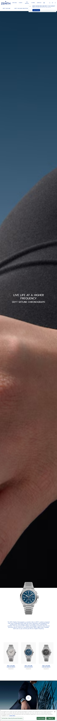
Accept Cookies (41, 718)
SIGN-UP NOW (36, 10)
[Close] (54, 711)
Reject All (51, 718)
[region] (28, 715)
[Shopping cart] (52, 2)
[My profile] (55, 2)
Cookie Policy (12, 715)
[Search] (49, 3)
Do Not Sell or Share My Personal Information (12, 718)
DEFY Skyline (6, 8)
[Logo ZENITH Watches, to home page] (5, 2)
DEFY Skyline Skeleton (21, 8)
